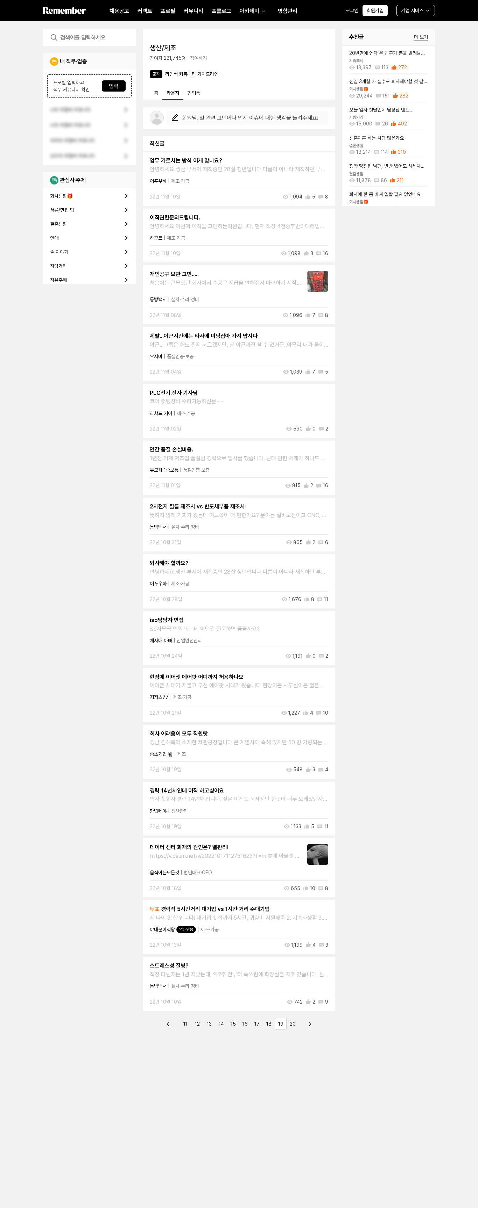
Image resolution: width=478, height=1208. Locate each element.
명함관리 (287, 11)
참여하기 (198, 58)
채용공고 (119, 11)
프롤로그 (221, 11)
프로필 (168, 11)
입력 (114, 86)
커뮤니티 (193, 11)
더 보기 (421, 37)
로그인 (352, 10)
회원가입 (375, 10)
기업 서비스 (412, 10)
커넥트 (145, 11)
